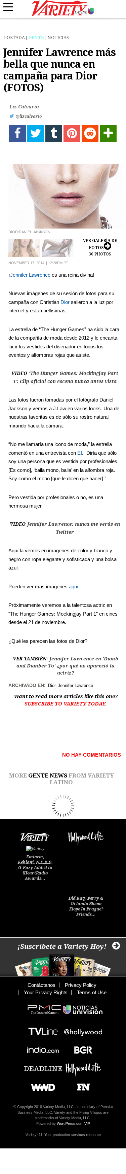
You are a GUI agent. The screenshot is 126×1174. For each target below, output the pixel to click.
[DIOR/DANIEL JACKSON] (65, 196)
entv (83, 1029)
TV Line (43, 1029)
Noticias (58, 37)
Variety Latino (63, 8)
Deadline (43, 1066)
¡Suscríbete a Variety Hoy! (62, 946)
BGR (80, 1048)
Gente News (47, 775)
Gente (36, 37)
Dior (65, 302)
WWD (40, 1085)
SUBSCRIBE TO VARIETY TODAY (65, 704)
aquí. (74, 586)
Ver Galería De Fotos (100, 247)
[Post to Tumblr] (53, 133)
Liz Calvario (24, 106)
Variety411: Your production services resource (63, 1135)
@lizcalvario (29, 116)
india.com (43, 1048)
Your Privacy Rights (46, 992)
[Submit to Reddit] (90, 133)
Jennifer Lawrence (30, 275)
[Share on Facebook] (17, 133)
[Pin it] (72, 133)
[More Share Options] (108, 133)
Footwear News (80, 1085)
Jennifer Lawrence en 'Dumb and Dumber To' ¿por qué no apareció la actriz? (67, 666)
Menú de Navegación (12, 7)
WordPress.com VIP (73, 1123)
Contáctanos (41, 985)
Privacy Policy (80, 985)
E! (79, 453)
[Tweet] (35, 133)
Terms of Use (92, 992)
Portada (14, 37)
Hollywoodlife (83, 1066)
